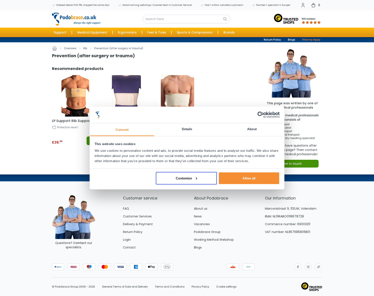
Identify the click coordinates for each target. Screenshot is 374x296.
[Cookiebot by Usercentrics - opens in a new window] (261, 115)
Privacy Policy (200, 286)
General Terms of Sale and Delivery (125, 286)
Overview (70, 48)
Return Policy (272, 39)
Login (127, 239)
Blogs (291, 39)
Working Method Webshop (214, 239)
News (198, 216)
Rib (85, 48)
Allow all (248, 178)
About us (200, 208)
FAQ (126, 208)
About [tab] (252, 129)
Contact (79, 243)
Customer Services (137, 216)
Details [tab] (187, 129)
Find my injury (311, 39)
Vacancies (202, 224)
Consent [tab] (122, 129)
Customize (184, 178)
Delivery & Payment (138, 224)
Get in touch (292, 163)
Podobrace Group (207, 232)
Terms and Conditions (170, 286)
